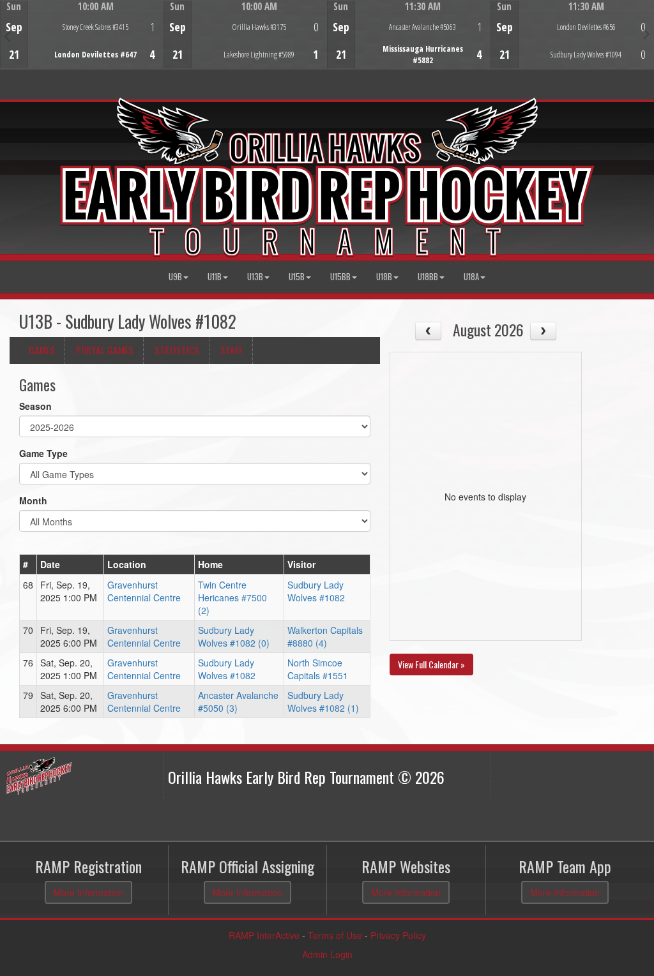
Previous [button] (7, 36)
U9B (175, 277)
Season (35, 406)
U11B (215, 277)
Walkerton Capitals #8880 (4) (325, 636)
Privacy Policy (398, 935)
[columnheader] (28, 565)
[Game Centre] (82, 44)
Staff (231, 350)
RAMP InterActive (264, 935)
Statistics (177, 350)
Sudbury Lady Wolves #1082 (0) (234, 636)
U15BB (340, 277)
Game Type (43, 453)
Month (33, 500)
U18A (471, 277)
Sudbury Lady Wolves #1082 (316, 591)
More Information (88, 892)
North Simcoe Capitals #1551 (317, 669)
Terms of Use (335, 935)
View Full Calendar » (431, 664)
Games (42, 350)
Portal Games (104, 350)
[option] (82, 34)
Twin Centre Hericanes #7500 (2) (232, 597)
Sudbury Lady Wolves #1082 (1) (323, 701)
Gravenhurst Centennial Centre (144, 591)
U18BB (428, 277)
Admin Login (327, 954)
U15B (297, 277)
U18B (384, 277)
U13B (255, 277)
